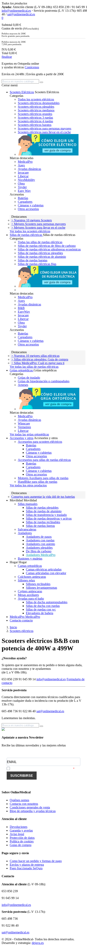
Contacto (16, 620)
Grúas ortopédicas (22, 370)
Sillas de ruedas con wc (41, 609)
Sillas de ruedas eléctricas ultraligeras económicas (49, 249)
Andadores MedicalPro (40, 555)
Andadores (25, 533)
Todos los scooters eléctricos (36, 99)
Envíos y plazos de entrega (27, 864)
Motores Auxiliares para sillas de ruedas (43, 478)
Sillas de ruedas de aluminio (44, 511)
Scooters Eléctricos (22, 92)
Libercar (23, 176)
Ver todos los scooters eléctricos (30, 231)
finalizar (7, 56)
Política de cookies (22, 841)
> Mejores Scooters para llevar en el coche (38, 227)
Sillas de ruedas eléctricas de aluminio (42, 256)
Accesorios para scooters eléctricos (40, 441)
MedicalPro (25, 161)
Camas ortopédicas (30, 566)
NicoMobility (26, 180)
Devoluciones (18, 827)
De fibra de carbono (38, 551)
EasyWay (24, 311)
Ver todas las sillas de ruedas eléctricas (34, 366)
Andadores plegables (39, 547)
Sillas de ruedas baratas (32, 260)
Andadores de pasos (39, 536)
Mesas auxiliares (28, 595)
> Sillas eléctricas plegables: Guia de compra (39, 359)
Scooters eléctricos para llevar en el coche (44, 132)
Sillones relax (26, 580)
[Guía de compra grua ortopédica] (49, 409)
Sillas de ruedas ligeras (40, 525)
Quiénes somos (19, 800)
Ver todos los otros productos (28, 485)
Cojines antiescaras (30, 591)
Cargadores (25, 201)
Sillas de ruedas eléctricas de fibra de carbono (47, 245)
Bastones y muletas (30, 558)
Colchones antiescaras (32, 576)
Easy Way (24, 190)
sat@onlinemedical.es (21, 14)
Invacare (23, 172)
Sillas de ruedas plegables (42, 507)
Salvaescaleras (27, 529)
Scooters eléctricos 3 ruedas (35, 117)
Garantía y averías (21, 830)
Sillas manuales (27, 504)
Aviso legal (17, 834)
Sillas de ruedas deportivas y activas (49, 518)
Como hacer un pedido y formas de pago (36, 861)
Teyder (22, 187)
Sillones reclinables (38, 584)
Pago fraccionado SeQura (26, 868)
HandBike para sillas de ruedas (37, 481)
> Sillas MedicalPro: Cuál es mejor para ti (37, 363)
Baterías (23, 198)
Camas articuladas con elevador (46, 573)
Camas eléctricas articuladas (44, 569)
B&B (21, 308)
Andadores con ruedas (40, 540)
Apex (21, 165)
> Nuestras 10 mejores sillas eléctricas (35, 355)
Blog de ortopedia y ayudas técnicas (33, 811)
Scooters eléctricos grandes (35, 114)
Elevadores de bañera (39, 613)
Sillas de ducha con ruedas (43, 606)
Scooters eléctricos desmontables (38, 103)
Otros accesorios (28, 209)
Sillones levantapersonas (41, 587)
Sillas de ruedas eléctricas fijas (37, 264)
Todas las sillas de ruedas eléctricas (40, 242)
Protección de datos (22, 837)
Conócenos (32, 67)
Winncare (24, 423)
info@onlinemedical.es (16, 10)
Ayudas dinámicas (29, 169)
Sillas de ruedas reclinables (43, 522)
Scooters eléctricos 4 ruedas (35, 121)
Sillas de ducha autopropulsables (46, 602)
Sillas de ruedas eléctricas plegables (40, 253)
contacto (27, 620)
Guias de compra (20, 845)
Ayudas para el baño (31, 598)
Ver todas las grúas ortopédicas (29, 434)
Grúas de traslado (29, 377)
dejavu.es (38, 943)
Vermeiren (24, 427)
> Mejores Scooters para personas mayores (38, 224)
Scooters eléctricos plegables (36, 106)
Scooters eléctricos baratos (34, 125)
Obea (21, 183)
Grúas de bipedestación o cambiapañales (43, 381)
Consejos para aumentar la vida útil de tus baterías (43, 496)
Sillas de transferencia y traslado (46, 515)
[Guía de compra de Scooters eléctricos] (48, 154)
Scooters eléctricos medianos (36, 110)
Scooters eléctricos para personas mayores (44, 128)
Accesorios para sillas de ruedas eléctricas (44, 460)
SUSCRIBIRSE (21, 775)
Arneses (23, 385)
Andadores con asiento (40, 544)
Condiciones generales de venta (30, 807)
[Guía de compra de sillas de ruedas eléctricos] (48, 286)
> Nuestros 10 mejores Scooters (31, 220)
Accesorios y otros (21, 438)
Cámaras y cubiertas (31, 205)
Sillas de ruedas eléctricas (26, 235)
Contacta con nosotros (24, 803)
